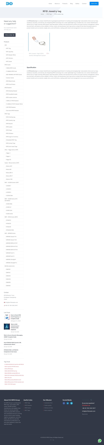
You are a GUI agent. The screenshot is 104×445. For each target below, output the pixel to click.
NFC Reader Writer (11, 55)
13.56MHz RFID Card (11, 71)
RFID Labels (9, 127)
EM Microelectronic (10, 266)
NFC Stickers (9, 58)
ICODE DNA (9, 204)
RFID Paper (9, 130)
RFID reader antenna (11, 97)
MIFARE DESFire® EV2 (12, 246)
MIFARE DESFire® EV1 (11, 243)
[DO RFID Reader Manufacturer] (9, 3)
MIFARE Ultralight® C (11, 262)
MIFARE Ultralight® (11, 259)
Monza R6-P (9, 176)
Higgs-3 (8, 153)
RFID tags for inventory (12, 136)
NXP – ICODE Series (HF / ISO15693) (11, 199)
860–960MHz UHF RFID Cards (14, 74)
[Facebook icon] (50, 440)
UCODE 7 (8, 185)
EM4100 (8, 269)
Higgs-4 (8, 156)
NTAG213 (8, 220)
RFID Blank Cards (10, 81)
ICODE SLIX (9, 210)
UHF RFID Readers (11, 107)
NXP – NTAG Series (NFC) (11, 217)
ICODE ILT (8, 207)
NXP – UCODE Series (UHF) (12, 182)
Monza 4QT (9, 166)
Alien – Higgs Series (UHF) (11, 149)
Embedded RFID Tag (11, 140)
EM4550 (8, 285)
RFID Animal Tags (10, 143)
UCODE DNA (9, 195)
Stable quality (48, 405)
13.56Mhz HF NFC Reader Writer (14, 104)
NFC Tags (27, 410)
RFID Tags (49, 14)
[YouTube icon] (52, 440)
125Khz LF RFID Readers (12, 100)
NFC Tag (8, 48)
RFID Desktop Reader (11, 91)
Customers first (48, 403)
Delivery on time (48, 408)
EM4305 (8, 279)
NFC (6, 45)
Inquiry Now (94, 3)
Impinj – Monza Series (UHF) (12, 163)
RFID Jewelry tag (10, 120)
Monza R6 (8, 169)
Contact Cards (10, 77)
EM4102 (8, 272)
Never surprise (48, 410)
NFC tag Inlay (9, 51)
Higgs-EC (8, 159)
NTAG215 (8, 223)
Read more (85, 414)
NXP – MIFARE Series (10, 233)
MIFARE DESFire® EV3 (12, 249)
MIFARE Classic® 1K (11, 236)
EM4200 (8, 275)
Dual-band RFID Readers (12, 110)
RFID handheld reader (11, 94)
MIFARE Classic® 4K (11, 240)
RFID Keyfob (9, 123)
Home (42, 14)
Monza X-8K (9, 179)
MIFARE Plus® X (10, 256)
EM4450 (8, 282)
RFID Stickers (9, 133)
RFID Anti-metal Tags (11, 146)
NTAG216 (8, 226)
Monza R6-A (9, 172)
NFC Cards (9, 61)
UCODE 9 (8, 192)
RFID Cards (7, 64)
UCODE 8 (8, 189)
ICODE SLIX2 (9, 213)
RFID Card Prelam (10, 84)
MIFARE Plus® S (10, 253)
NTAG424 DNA (10, 230)
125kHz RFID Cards (11, 68)
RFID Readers (8, 87)
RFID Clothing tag (10, 117)
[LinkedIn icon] (53, 440)
